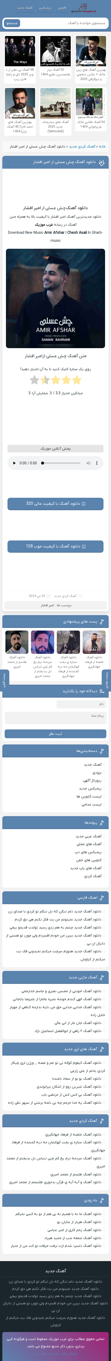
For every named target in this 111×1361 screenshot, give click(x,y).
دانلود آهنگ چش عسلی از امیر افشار (64, 162)
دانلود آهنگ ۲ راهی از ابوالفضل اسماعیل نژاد (68, 1031)
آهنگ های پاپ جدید (85, 868)
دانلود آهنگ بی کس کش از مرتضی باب (71, 1094)
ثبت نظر (55, 733)
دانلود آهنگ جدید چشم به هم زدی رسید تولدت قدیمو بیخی (55, 927)
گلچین (62, 8)
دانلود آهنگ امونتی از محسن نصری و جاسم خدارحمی (61, 991)
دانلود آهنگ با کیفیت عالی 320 (53, 503)
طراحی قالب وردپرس (61, 1353)
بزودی (96, 772)
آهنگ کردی (92, 876)
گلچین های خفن (88, 860)
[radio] (77, 381)
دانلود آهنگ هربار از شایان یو (79, 1222)
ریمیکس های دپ (88, 852)
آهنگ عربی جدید (88, 836)
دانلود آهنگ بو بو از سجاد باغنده (76, 1078)
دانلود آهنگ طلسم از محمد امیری (75, 1174)
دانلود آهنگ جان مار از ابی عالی (77, 1023)
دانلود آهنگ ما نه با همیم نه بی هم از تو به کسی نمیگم (58, 1214)
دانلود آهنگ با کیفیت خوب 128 (53, 546)
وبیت (39, 1353)
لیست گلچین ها (89, 796)
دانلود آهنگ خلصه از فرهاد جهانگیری (73, 1134)
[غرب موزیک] (84, 8)
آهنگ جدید (24, 8)
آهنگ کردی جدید (82, 146)
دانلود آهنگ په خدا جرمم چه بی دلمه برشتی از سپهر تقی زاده (54, 1102)
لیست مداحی (91, 804)
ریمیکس (45, 8)
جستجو (12, 23)
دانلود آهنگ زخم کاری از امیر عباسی (74, 1230)
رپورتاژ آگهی (92, 780)
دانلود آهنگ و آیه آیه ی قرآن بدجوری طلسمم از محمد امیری (55, 1182)
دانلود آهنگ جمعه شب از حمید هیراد (72, 1238)
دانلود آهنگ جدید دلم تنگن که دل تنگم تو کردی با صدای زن (54, 911)
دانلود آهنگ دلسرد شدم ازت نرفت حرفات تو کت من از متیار (56, 1245)
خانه (102, 146)
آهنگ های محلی (89, 844)
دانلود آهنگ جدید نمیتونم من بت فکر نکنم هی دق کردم (58, 919)
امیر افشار (32, 208)
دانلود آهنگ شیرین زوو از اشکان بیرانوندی (69, 1086)
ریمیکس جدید (90, 788)
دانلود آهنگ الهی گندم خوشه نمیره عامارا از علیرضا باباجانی (57, 999)
